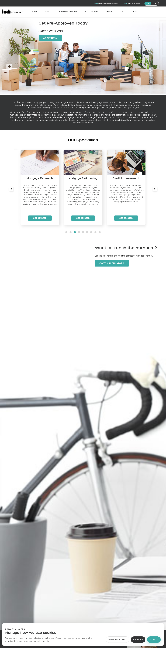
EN (148, 3)
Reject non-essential (117, 640)
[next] (155, 189)
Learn (109, 11)
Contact (135, 11)
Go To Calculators (111, 263)
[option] (39, 187)
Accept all (154, 640)
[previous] (11, 189)
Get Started (40, 218)
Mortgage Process (68, 11)
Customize (138, 640)
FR (155, 3)
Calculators (91, 11)
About (48, 11)
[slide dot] (66, 232)
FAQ (121, 11)
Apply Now (50, 38)
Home (34, 11)
